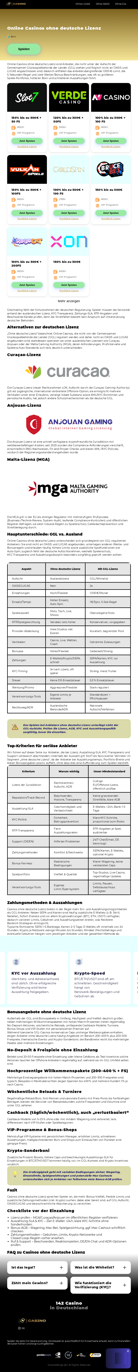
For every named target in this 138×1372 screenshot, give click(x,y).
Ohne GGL (120, 4)
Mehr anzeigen (69, 301)
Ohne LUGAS (83, 4)
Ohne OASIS (102, 4)
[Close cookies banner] (128, 1351)
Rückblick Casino (27, 146)
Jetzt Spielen (27, 140)
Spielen (24, 49)
